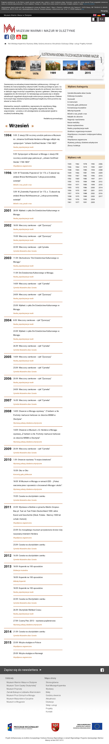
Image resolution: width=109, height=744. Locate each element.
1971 (77, 185)
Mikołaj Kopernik (19, 581)
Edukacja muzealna (20, 570)
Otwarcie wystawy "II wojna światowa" (34, 459)
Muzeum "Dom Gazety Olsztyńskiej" (21, 686)
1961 (69, 202)
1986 (85, 188)
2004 (93, 199)
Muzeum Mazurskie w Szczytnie (20, 699)
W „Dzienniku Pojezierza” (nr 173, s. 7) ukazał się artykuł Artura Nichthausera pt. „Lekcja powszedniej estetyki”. (36, 196)
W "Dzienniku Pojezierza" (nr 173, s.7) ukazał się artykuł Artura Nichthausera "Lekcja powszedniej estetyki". (36, 177)
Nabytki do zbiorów (75, 117)
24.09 (15, 294)
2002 (93, 193)
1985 (85, 185)
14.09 (15, 283)
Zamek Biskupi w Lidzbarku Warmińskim (24, 692)
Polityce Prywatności (89, 4)
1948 (69, 170)
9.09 (15, 135)
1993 (93, 167)
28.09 (15, 210)
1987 (85, 190)
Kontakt (89, 44)
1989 (85, 196)
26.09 (15, 346)
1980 (85, 170)
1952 (69, 179)
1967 (77, 176)
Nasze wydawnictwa (75, 125)
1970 (77, 182)
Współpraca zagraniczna (22, 166)
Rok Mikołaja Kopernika (17, 44)
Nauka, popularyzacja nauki (23, 147)
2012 (100, 182)
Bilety (36, 44)
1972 (77, 188)
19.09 (15, 236)
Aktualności (56, 44)
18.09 (15, 225)
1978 (85, 164)
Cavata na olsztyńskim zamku (32, 496)
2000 (93, 188)
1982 (85, 176)
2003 (93, 196)
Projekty (83, 44)
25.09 (15, 305)
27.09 (15, 621)
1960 (69, 199)
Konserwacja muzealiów (77, 108)
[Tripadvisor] (24, 37)
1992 (93, 164)
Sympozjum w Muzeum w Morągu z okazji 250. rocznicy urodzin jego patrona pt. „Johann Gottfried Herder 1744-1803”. (36, 158)
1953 (69, 182)
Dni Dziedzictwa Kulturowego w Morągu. (36, 273)
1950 (69, 176)
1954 (69, 185)
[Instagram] (12, 37)
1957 (69, 193)
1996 (93, 176)
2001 (93, 190)
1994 (93, 170)
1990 (85, 199)
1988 (85, 193)
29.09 (15, 653)
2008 (100, 170)
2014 (100, 188)
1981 (85, 173)
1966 (77, 173)
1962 (77, 164)
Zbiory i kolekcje (74, 146)
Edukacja (65, 44)
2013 (100, 185)
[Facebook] (6, 37)
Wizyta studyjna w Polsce (30, 642)
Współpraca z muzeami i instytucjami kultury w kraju (85, 135)
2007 (100, 167)
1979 (85, 167)
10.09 (15, 470)
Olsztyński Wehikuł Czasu (30, 610)
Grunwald (71, 99)
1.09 (15, 459)
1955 (69, 188)
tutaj (83, 9)
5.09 (15, 173)
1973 (77, 190)
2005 (93, 202)
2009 (100, 173)
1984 (85, 182)
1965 (77, 170)
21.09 (15, 631)
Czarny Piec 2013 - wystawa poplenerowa (37, 621)
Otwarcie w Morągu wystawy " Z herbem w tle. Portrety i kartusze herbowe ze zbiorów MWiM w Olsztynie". (36, 415)
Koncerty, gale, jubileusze (22, 474)
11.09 (15, 258)
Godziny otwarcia (45, 44)
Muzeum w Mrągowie (16, 702)
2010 (100, 176)
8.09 (15, 320)
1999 (93, 185)
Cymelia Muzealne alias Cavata (25, 251)
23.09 (15, 331)
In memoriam (72, 102)
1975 (77, 196)
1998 (93, 182)
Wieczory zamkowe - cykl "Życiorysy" (35, 225)
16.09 (15, 400)
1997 (93, 179)
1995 (93, 173)
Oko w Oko (23, 470)
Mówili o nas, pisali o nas (22, 185)
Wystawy (29, 44)
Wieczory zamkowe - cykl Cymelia (34, 247)
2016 (100, 193)
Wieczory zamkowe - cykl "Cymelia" (34, 283)
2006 (100, 164)
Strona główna (52, 682)
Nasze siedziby (73, 122)
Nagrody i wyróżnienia (76, 120)
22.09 (15, 247)
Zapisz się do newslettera (21, 670)
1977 (77, 202)
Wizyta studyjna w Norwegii (31, 653)
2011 (100, 179)
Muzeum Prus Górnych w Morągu (21, 695)
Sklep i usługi (74, 44)
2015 (100, 190)
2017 (100, 196)
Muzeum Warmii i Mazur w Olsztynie (22, 682)
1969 (77, 179)
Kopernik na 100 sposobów (31, 566)
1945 (69, 164)
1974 (77, 193)
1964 (77, 167)
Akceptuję (104, 11)
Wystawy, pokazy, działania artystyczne (27, 423)
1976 (77, 199)
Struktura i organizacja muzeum (80, 131)
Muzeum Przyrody (14, 689)
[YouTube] (18, 37)
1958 (69, 196)
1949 (69, 173)
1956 (69, 190)
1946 (69, 167)
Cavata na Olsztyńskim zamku (32, 599)
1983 (85, 179)
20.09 (15, 378)
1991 (85, 202)
